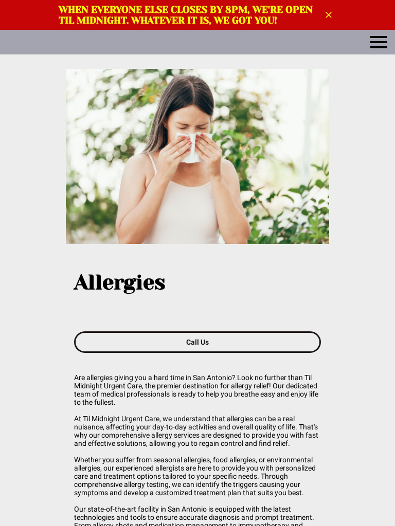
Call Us (197, 342)
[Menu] (378, 42)
